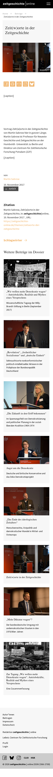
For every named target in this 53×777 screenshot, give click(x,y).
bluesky (31, 84)
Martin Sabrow (11, 179)
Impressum (8, 721)
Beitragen (7, 717)
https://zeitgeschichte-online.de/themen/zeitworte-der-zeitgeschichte (22, 225)
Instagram (25, 84)
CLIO (26, 757)
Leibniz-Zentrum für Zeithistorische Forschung (25, 737)
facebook (6, 757)
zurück (12, 188)
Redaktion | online (19, 732)
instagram (20, 757)
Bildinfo (43, 70)
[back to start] (19, 3)
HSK (33, 757)
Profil (5, 743)
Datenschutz (9, 724)
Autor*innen (8, 714)
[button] (6, 84)
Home (5, 13)
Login (5, 746)
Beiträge (19, 13)
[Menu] (48, 3)
